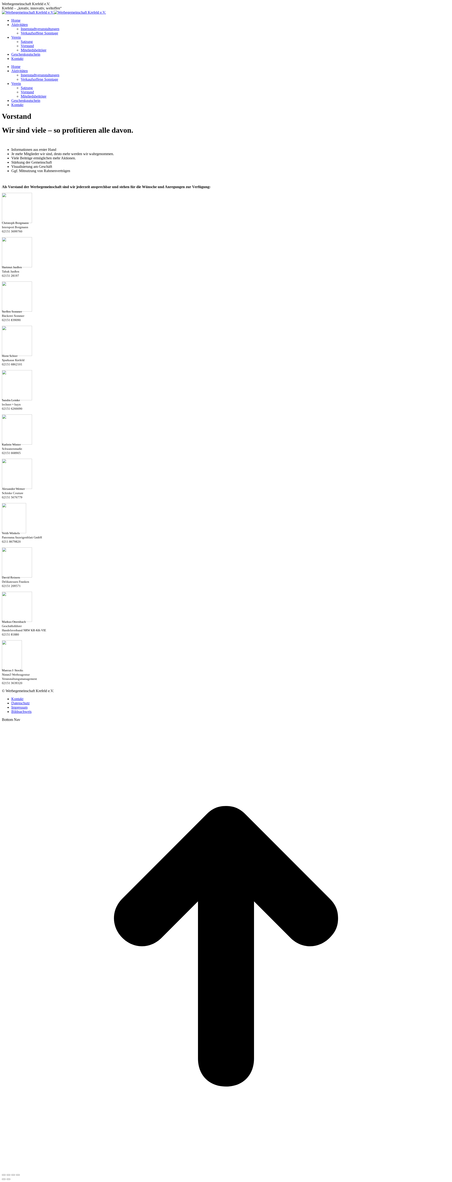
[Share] (8, 1175)
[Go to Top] (226, 1169)
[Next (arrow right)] (8, 1179)
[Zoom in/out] (18, 1175)
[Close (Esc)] (4, 1175)
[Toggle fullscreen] (13, 1175)
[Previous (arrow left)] (4, 1179)
